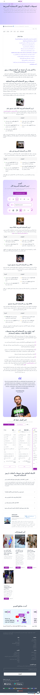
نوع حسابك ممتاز (20, 424)
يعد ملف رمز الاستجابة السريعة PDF (10, 111)
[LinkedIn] (13, 26)
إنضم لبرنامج (17, 642)
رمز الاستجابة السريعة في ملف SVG (28, 44)
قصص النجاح (22, 31)
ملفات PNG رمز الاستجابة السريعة (20, 233)
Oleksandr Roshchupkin (9, 26)
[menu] (4, 1)
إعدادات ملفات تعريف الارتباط (14, 659)
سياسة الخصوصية (16, 653)
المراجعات (34, 647)
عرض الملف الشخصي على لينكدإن (30, 517)
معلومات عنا (34, 639)
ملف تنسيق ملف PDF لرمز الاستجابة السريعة (26, 42)
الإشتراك (20, 674)
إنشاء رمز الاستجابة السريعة (20, 193)
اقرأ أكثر (6, 567)
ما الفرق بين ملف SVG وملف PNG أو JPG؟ (27, 58)
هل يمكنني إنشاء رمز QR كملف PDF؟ (28, 60)
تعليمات (8, 31)
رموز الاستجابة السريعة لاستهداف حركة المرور (7, 587)
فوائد (18, 639)
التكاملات (34, 644)
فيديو (17, 31)
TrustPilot (34, 646)
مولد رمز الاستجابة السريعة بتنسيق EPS (27, 50)
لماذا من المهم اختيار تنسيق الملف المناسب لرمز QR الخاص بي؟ (23, 54)
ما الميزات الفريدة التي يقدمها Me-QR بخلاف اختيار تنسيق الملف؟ (23, 62)
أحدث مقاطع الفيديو (33, 64)
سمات (9, 3)
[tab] (20, 483)
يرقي (24, 466)
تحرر (10, 466)
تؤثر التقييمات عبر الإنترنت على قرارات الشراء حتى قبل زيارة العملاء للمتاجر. (8, 557)
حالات (11, 31)
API (18, 640)
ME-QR (12, 3)
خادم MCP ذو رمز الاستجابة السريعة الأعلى (19, 552)
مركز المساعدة (33, 659)
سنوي (9, 424)
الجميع (4, 31)
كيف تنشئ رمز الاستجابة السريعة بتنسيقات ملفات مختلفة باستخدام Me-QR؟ (23, 52)
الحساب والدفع (17, 652)
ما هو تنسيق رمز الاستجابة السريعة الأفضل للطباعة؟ (25, 56)
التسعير (35, 642)
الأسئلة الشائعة (33, 652)
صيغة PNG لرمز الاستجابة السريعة (28, 46)
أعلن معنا (17, 644)
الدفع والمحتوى (33, 640)
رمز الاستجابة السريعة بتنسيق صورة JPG (27, 48)
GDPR (18, 660)
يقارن (35, 643)
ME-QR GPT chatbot (15, 643)
